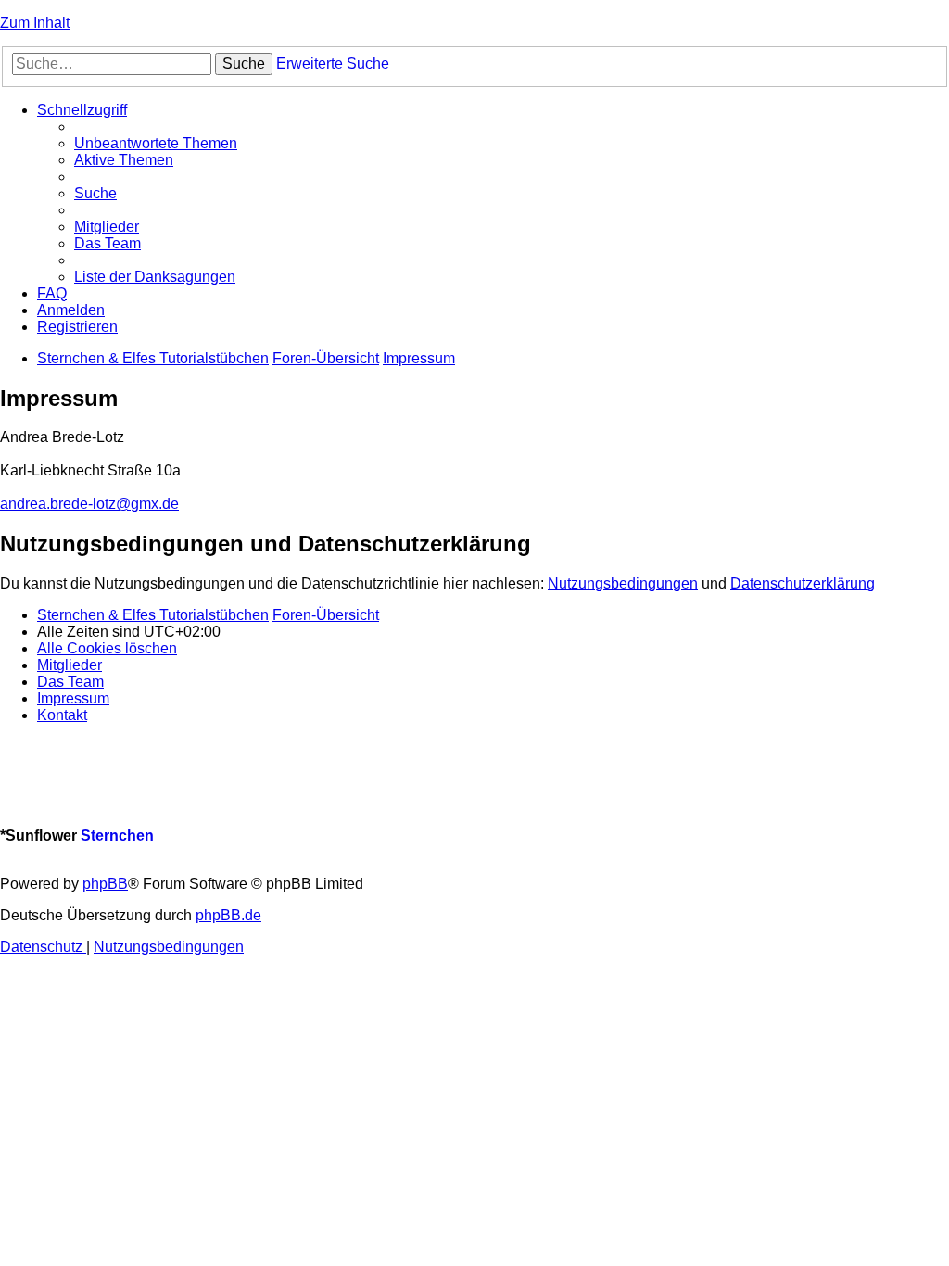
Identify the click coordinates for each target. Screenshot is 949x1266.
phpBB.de (228, 915)
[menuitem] (155, 143)
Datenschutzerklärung (802, 583)
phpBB (105, 884)
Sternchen (117, 835)
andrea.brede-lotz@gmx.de (89, 504)
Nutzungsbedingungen (623, 583)
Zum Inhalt (35, 23)
